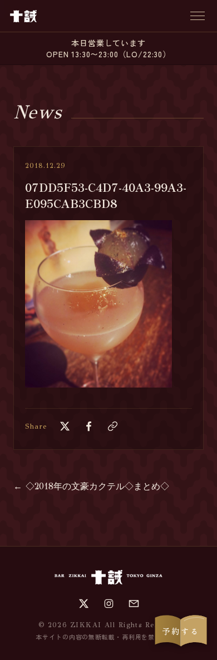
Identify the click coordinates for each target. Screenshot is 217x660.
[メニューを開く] (197, 16)
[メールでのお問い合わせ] (134, 603)
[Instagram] (108, 603)
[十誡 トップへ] (23, 16)
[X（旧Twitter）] (83, 603)
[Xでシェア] (65, 426)
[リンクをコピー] (112, 426)
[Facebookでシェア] (88, 426)
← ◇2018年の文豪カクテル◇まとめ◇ (91, 486)
